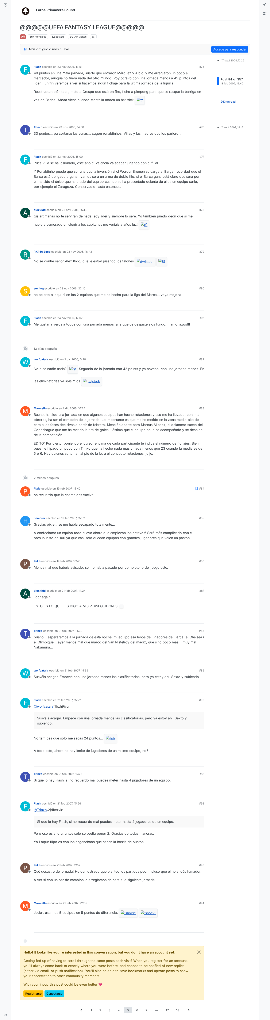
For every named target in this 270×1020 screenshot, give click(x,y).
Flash (37, 66)
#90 (201, 700)
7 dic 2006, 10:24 (74, 408)
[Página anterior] (81, 1010)
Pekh (37, 561)
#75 (201, 66)
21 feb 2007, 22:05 (75, 903)
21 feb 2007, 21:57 (68, 865)
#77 (202, 156)
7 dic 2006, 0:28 (75, 359)
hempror (39, 518)
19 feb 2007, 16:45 (68, 561)
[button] (5, 1015)
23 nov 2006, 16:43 (79, 251)
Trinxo (38, 127)
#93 (201, 865)
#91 (202, 774)
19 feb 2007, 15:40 (68, 488)
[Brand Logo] (27, 10)
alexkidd (40, 210)
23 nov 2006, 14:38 (71, 127)
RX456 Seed (42, 251)
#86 (201, 561)
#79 (201, 251)
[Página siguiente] (188, 1010)
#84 (201, 488)
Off (23, 36)
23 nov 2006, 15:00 (70, 156)
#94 (201, 903)
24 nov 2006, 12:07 (69, 318)
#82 (201, 359)
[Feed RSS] (93, 36)
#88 (201, 630)
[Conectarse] (264, 5)
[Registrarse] (264, 13)
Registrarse (33, 993)
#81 (202, 318)
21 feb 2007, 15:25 (70, 774)
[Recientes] (5, 5)
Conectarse (54, 993)
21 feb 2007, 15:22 (69, 700)
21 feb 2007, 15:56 (69, 803)
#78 (201, 210)
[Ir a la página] (156, 1010)
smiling (39, 288)
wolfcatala (41, 359)
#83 (201, 408)
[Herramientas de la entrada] (200, 114)
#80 (201, 288)
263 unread (228, 101)
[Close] (199, 952)
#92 (201, 803)
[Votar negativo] (192, 114)
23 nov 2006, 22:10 (72, 288)
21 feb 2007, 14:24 (73, 590)
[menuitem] (264, 5)
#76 (201, 127)
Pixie (37, 488)
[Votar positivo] (177, 114)
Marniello (40, 408)
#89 (201, 670)
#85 (201, 518)
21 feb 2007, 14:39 (76, 670)
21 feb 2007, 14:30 (70, 630)
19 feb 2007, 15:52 (73, 518)
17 (167, 1010)
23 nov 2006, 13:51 (69, 66)
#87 (201, 590)
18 (177, 1010)
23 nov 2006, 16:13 (74, 210)
